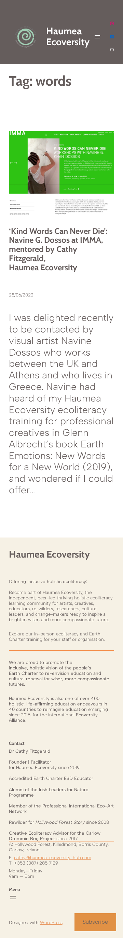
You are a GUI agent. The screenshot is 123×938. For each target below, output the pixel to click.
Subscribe (95, 922)
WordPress (51, 922)
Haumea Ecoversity (49, 554)
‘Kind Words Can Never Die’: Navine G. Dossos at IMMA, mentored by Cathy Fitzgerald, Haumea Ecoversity (58, 249)
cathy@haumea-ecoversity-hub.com (52, 857)
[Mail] (112, 50)
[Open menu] (97, 37)
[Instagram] (112, 23)
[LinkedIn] (112, 36)
